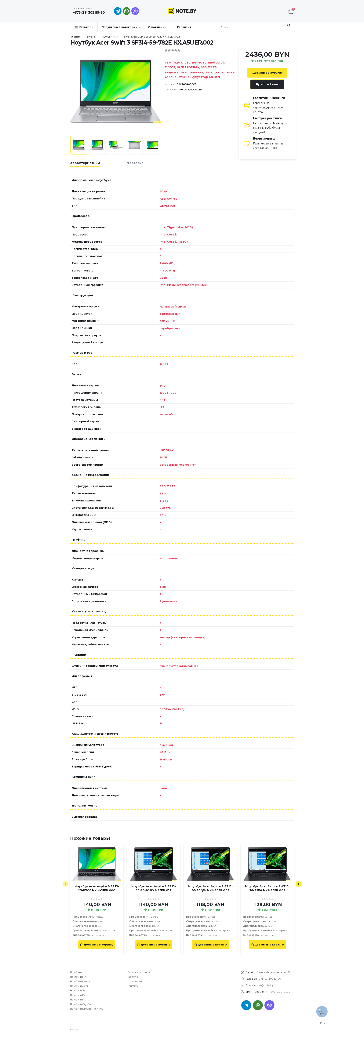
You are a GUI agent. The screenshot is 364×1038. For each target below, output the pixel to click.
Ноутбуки (90, 36)
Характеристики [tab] (85, 163)
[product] (96, 864)
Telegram (246, 1005)
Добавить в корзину (267, 72)
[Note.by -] (182, 11)
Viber (269, 1005)
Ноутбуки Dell (78, 995)
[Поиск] (289, 25)
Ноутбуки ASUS (79, 990)
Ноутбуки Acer (109, 36)
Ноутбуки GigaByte (82, 1004)
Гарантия (184, 27)
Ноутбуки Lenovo (81, 981)
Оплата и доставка (138, 972)
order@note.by (263, 985)
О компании (157, 27)
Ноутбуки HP (78, 976)
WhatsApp (126, 11)
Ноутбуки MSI (78, 999)
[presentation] (71, 91)
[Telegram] (118, 11)
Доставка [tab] (135, 163)
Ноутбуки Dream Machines (86, 1008)
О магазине (134, 981)
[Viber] (135, 11)
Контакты (132, 986)
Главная (76, 36)
